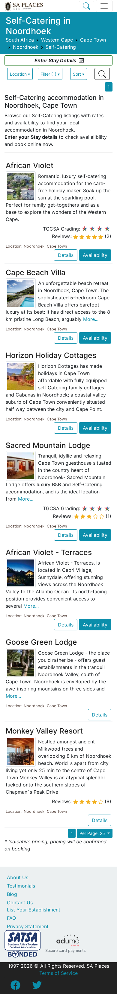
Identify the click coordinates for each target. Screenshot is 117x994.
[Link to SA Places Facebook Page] (15, 987)
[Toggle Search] (86, 6)
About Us (17, 877)
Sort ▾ (78, 74)
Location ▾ (20, 74)
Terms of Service (58, 973)
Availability (95, 255)
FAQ (11, 918)
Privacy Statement (28, 926)
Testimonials (21, 886)
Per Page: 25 (93, 833)
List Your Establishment (33, 910)
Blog (12, 894)
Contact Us (20, 902)
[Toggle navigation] (104, 6)
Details (66, 255)
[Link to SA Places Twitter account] (37, 987)
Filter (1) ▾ (50, 74)
